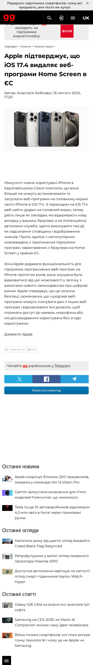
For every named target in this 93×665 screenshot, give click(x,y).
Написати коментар (46, 390)
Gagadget (9, 16)
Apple (27, 334)
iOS (33, 349)
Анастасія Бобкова (34, 93)
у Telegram (61, 366)
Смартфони (16, 349)
